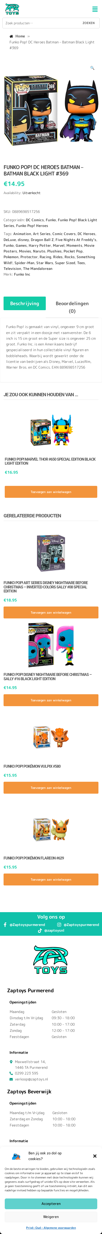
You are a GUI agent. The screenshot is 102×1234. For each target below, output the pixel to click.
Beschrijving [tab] (24, 303)
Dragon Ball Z (42, 239)
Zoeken (89, 23)
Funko (51, 219)
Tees (81, 262)
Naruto (39, 251)
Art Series (42, 233)
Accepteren (51, 1203)
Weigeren (51, 1216)
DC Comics (35, 219)
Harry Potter (40, 245)
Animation (22, 233)
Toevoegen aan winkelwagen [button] (51, 492)
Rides (58, 256)
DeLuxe (10, 239)
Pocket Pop (73, 251)
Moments (74, 245)
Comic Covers (64, 233)
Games (21, 245)
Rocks (70, 256)
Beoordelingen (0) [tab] (72, 307)
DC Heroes (86, 233)
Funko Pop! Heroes (32, 225)
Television (12, 268)
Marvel (59, 245)
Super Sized (65, 262)
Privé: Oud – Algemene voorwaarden (51, 1228)
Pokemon (11, 256)
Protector (29, 256)
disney (23, 239)
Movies (25, 251)
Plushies (54, 251)
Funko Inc (22, 274)
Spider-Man (24, 262)
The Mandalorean (37, 268)
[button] (95, 1156)
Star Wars (44, 262)
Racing (45, 256)
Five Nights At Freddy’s (76, 239)
